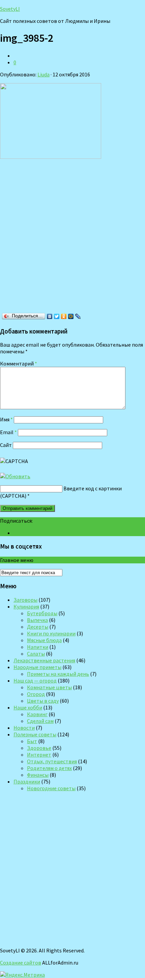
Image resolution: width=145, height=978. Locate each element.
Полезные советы (34, 734)
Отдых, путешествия (52, 761)
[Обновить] (15, 476)
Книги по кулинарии (51, 633)
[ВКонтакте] (49, 316)
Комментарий (18, 363)
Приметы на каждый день (58, 673)
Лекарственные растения (44, 660)
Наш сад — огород (35, 680)
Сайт (6, 445)
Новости (24, 727)
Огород (36, 694)
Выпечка (37, 620)
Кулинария (26, 606)
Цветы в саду (43, 700)
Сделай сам (40, 721)
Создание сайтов (20, 962)
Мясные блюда (44, 640)
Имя (6, 419)
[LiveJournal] (78, 316)
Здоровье (39, 747)
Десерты (37, 626)
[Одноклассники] (63, 316)
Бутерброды (42, 613)
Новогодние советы (51, 788)
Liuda (43, 74)
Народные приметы (37, 667)
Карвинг (37, 714)
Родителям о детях (49, 768)
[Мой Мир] (71, 316)
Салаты (36, 653)
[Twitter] (56, 316)
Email (8, 432)
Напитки (37, 646)
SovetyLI (10, 8)
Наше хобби (27, 707)
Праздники (26, 781)
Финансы (38, 774)
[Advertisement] (72, 238)
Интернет (39, 754)
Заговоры (25, 599)
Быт (32, 741)
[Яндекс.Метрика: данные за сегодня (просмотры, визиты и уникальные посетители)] (22, 974)
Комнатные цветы (49, 687)
